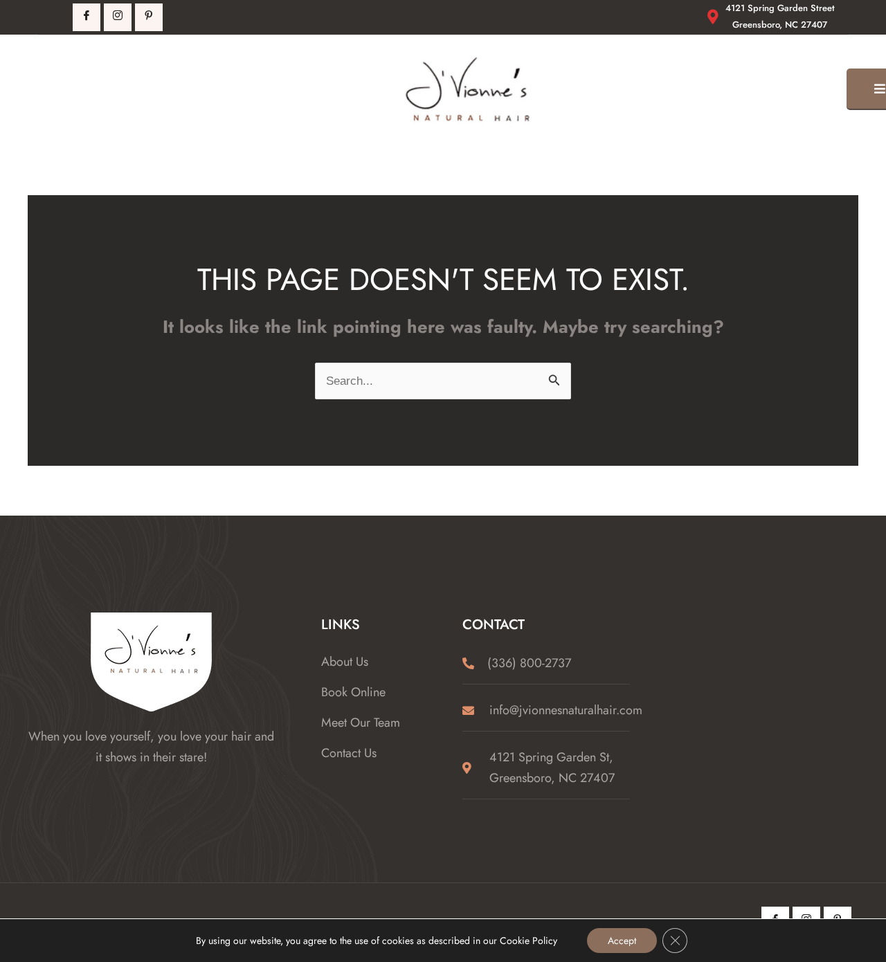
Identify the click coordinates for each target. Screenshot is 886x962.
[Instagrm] (118, 17)
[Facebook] (86, 17)
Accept (622, 940)
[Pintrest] (149, 17)
